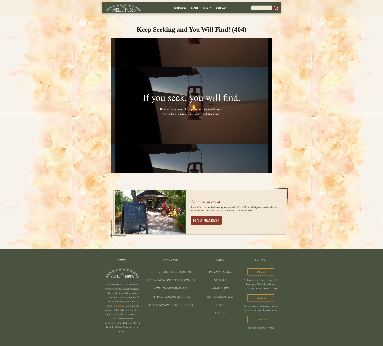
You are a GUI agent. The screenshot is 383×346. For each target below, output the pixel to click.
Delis (220, 305)
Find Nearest (206, 220)
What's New (220, 288)
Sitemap (220, 280)
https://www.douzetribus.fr (171, 305)
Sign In (220, 313)
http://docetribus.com (171, 288)
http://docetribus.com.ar (171, 272)
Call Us (261, 271)
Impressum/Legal (220, 296)
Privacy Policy (220, 272)
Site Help (260, 319)
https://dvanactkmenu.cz (171, 296)
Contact (221, 7)
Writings (180, 7)
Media (207, 7)
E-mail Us (261, 297)
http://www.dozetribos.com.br (171, 280)
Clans (195, 7)
